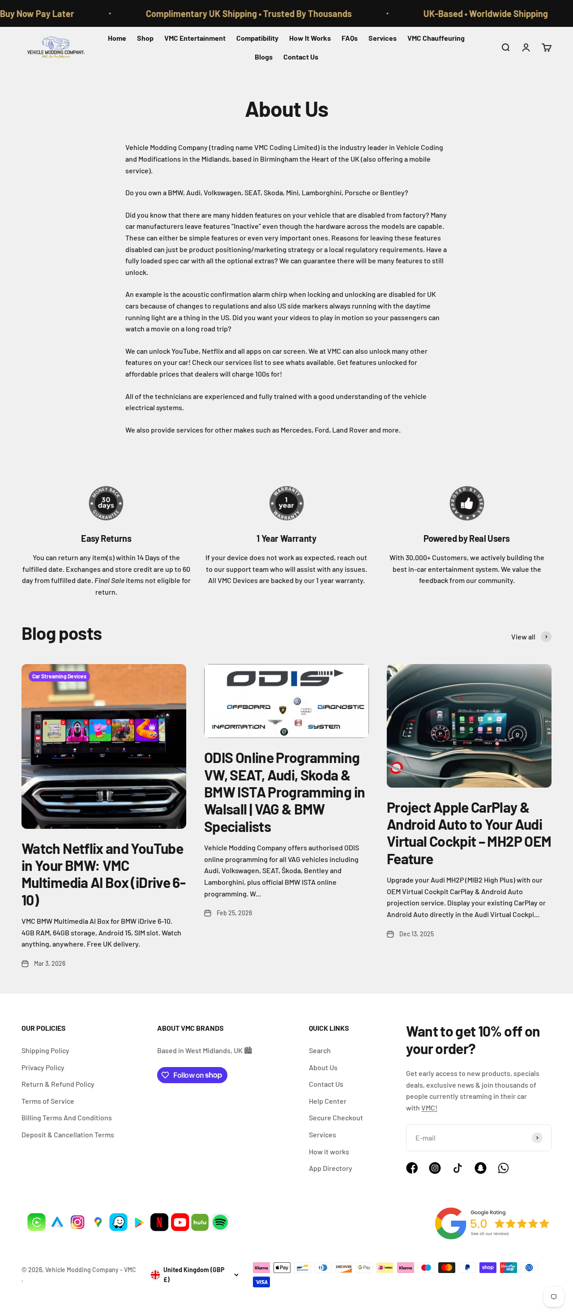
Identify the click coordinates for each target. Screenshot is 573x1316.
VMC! (429, 1107)
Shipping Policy (45, 1050)
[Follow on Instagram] (435, 1171)
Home (117, 38)
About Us (323, 1067)
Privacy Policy (42, 1067)
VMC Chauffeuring (436, 38)
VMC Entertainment (195, 38)
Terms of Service (47, 1101)
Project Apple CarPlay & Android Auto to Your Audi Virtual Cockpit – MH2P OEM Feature (469, 832)
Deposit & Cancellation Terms (67, 1134)
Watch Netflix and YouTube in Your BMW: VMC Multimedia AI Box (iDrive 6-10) (103, 874)
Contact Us (300, 56)
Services (382, 38)
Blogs (264, 56)
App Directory (330, 1168)
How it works (329, 1151)
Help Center (327, 1101)
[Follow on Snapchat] (481, 1171)
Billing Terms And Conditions (66, 1117)
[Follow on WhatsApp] (503, 1168)
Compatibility (257, 38)
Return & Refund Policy (57, 1084)
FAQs (350, 38)
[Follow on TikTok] (458, 1168)
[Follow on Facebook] (412, 1171)
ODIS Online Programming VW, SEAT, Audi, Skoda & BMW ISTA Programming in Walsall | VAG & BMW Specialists (284, 792)
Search (320, 1050)
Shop (145, 38)
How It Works (310, 38)
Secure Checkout (336, 1117)
